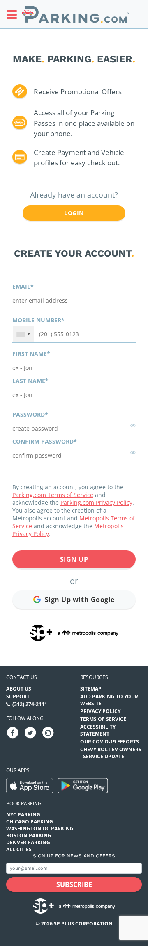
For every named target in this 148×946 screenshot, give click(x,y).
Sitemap (91, 688)
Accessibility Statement (98, 730)
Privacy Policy (100, 711)
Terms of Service (103, 719)
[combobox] (23, 334)
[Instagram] (48, 732)
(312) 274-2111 (29, 704)
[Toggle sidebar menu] (14, 14)
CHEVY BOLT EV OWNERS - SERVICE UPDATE (110, 753)
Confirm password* (44, 441)
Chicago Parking (29, 821)
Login (73, 213)
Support (18, 696)
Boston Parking (28, 835)
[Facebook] (12, 732)
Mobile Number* (38, 320)
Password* (30, 414)
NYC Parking (23, 814)
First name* (31, 354)
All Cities (19, 849)
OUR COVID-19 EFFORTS (109, 741)
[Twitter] (30, 732)
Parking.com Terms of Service (52, 495)
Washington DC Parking (40, 828)
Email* (23, 286)
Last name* (30, 381)
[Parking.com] (75, 14)
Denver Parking (28, 842)
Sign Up (74, 559)
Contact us (21, 677)
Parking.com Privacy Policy (96, 502)
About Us (18, 688)
